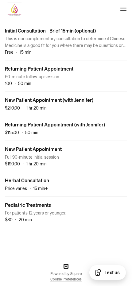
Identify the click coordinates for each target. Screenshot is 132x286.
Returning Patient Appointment (39, 68)
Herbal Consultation (27, 180)
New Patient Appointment (33, 149)
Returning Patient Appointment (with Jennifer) (55, 124)
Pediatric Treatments (28, 205)
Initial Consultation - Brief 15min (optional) (50, 30)
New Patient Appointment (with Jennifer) (49, 100)
